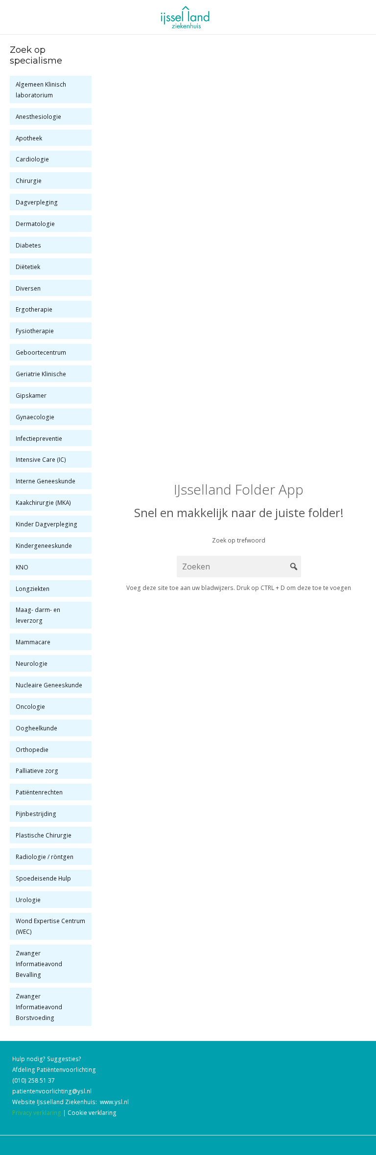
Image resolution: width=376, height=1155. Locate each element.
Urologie (28, 900)
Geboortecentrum (41, 352)
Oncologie (30, 706)
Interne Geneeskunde (45, 481)
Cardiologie (32, 159)
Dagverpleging (37, 202)
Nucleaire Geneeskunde (49, 685)
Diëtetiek (28, 267)
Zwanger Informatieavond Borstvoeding (39, 1006)
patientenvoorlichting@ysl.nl (52, 1091)
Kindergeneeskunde (44, 545)
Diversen (28, 288)
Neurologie (31, 663)
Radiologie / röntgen (44, 857)
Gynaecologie (35, 417)
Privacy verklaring (36, 1112)
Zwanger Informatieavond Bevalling (39, 963)
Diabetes (28, 245)
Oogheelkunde (36, 728)
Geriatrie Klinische (41, 374)
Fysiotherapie (35, 331)
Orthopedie (32, 749)
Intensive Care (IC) (41, 459)
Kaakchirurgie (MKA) (43, 502)
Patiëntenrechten (39, 792)
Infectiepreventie (39, 438)
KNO (22, 567)
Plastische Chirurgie (43, 835)
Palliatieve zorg (37, 770)
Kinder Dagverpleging (46, 524)
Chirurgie (29, 180)
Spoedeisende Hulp (43, 878)
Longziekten (32, 588)
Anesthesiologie (38, 116)
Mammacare (33, 642)
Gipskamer (31, 395)
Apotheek (29, 138)
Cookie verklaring (92, 1112)
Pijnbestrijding (36, 813)
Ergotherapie (34, 309)
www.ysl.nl (114, 1102)
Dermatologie (35, 223)
